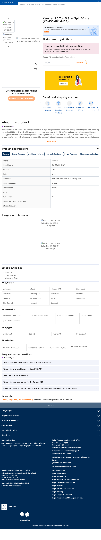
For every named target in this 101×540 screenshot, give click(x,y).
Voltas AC (6, 289)
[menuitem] (9, 2)
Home (4, 400)
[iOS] (27, 514)
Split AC (32, 334)
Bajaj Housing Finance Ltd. (63, 489)
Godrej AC (7, 298)
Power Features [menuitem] (70, 154)
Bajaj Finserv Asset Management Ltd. (67, 498)
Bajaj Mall (13, 400)
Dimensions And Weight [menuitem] (89, 154)
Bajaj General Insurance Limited (65, 479)
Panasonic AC (35, 298)
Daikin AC (6, 294)
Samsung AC (35, 294)
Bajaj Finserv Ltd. (59, 473)
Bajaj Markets (57, 486)
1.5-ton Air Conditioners (12, 316)
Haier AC (33, 303)
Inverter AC (56, 334)
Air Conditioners (25, 400)
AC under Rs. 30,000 (58, 348)
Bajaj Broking (57, 492)
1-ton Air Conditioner (39, 316)
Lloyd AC (79, 294)
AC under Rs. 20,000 (11, 348)
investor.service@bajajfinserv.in (70, 447)
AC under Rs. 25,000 (36, 348)
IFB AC (53, 298)
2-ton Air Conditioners (65, 316)
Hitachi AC (80, 289)
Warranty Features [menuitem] (54, 154)
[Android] (22, 514)
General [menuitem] (6, 154)
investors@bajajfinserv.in (16, 479)
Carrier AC (55, 294)
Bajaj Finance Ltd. (59, 476)
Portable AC (81, 334)
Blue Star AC (8, 303)
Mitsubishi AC (56, 289)
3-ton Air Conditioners (11, 321)
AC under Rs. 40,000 (79, 346)
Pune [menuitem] (5, 2)
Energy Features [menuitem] (18, 154)
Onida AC (54, 303)
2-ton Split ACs (86, 316)
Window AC (7, 334)
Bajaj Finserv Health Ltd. (62, 495)
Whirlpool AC (81, 298)
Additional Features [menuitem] (35, 154)
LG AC (32, 289)
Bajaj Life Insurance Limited (63, 483)
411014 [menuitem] (10, 2)
